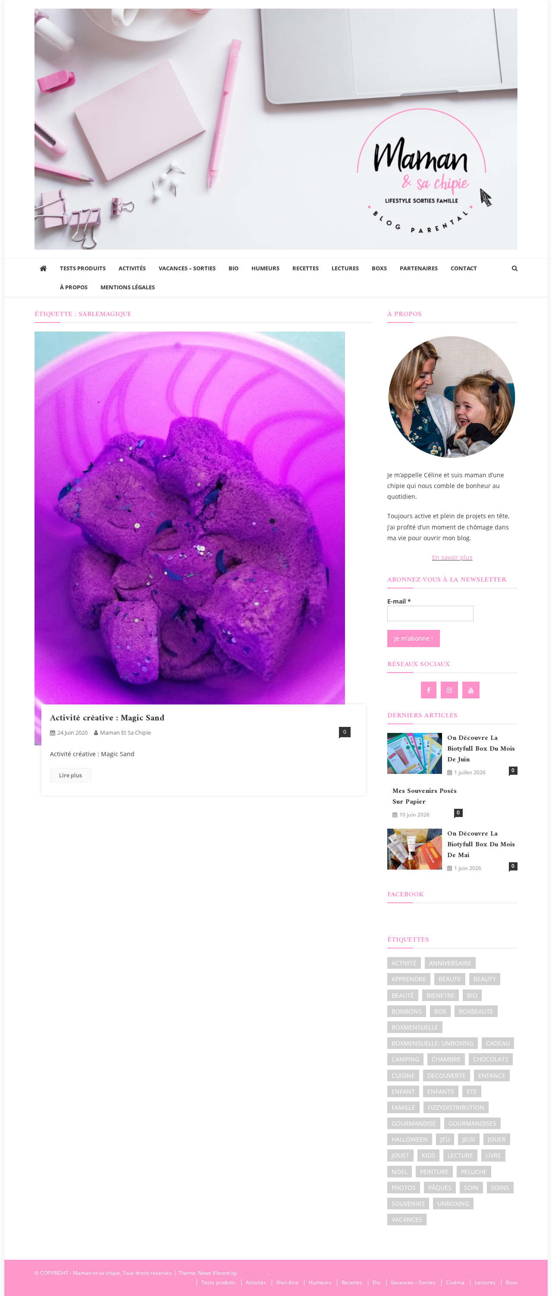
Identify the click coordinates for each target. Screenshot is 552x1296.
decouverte (446, 1075)
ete (472, 1091)
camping (405, 1059)
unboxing (453, 1203)
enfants (440, 1091)
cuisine (403, 1075)
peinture (434, 1172)
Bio (233, 268)
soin (471, 1187)
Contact (464, 268)
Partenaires (419, 268)
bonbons (407, 1011)
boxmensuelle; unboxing (433, 1043)
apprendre (409, 979)
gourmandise (414, 1123)
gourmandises (472, 1123)
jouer (497, 1139)
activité (404, 963)
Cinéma (455, 1282)
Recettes (305, 268)
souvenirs (408, 1203)
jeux (468, 1139)
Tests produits (83, 268)
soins (500, 1187)
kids (428, 1155)
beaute (450, 979)
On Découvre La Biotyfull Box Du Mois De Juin (481, 749)
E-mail (399, 601)
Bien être (287, 1282)
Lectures (345, 268)
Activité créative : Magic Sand (107, 718)
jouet (400, 1155)
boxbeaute (476, 1011)
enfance (491, 1075)
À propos (74, 287)
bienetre (441, 995)
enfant (403, 1091)
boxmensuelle (415, 1027)
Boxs (379, 268)
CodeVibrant (253, 1273)
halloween (410, 1139)
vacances (407, 1219)
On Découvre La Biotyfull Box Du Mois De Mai (481, 845)
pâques (440, 1187)
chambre (446, 1059)
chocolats (490, 1059)
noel (400, 1172)
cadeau (498, 1043)
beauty (485, 979)
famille (403, 1107)
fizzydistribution (456, 1107)
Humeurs (265, 268)
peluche (474, 1172)
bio (472, 995)
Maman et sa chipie (125, 732)
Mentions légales (127, 287)
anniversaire (450, 963)
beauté (403, 995)
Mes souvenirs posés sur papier (424, 797)
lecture (460, 1155)
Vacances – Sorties (187, 268)
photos (404, 1187)
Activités (132, 268)
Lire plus (70, 775)
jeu (445, 1139)
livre (493, 1155)
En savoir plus (452, 557)
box (440, 1011)
